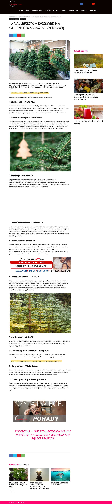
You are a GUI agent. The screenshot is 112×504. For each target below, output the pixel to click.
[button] (101, 3)
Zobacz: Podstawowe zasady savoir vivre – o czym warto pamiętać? (36, 361)
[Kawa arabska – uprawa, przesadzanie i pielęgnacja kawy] (18, 474)
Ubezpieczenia (74, 10)
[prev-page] (10, 492)
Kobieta (55, 10)
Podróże (48, 10)
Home (21, 10)
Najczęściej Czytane (24, 16)
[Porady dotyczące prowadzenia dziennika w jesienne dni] (88, 61)
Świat (27, 10)
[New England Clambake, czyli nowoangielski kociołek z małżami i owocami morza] (88, 86)
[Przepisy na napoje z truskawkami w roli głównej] (88, 112)
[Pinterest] (19, 35)
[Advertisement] (39, 202)
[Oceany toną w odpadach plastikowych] (60, 474)
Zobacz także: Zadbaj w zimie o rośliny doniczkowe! (30, 93)
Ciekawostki (23, 19)
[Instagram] (84, 3)
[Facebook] (81, 3)
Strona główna (13, 16)
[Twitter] (87, 3)
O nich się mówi (37, 10)
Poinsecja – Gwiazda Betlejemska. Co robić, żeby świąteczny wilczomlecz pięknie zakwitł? (43, 434)
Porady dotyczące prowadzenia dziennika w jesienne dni (85, 71)
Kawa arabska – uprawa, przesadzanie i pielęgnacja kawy (18, 484)
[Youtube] (93, 3)
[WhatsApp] (23, 35)
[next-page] (13, 492)
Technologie (93, 10)
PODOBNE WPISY (15, 465)
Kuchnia (63, 10)
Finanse (83, 10)
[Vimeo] (90, 3)
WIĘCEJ (26, 465)
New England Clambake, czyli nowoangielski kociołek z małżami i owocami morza (86, 97)
